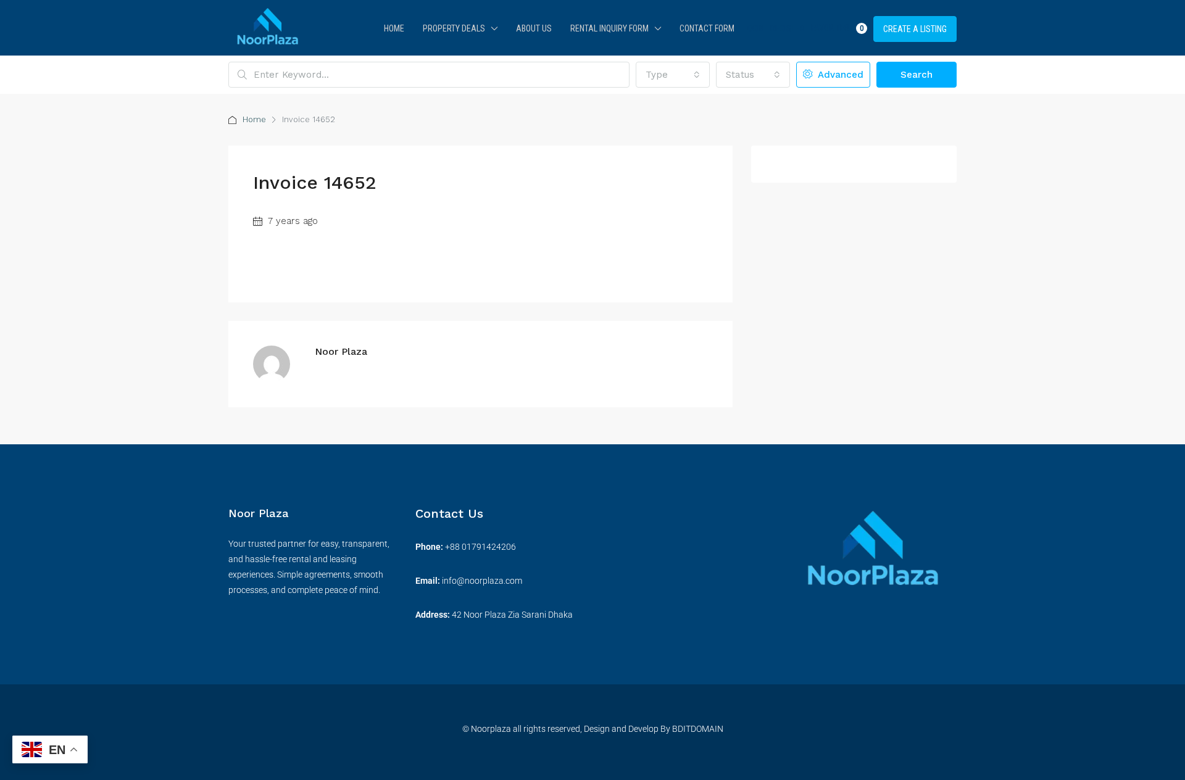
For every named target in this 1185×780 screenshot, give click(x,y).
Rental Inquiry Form (609, 28)
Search (916, 74)
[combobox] (673, 75)
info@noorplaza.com (482, 581)
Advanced (839, 74)
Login (754, 28)
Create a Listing (915, 29)
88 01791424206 (483, 547)
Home (394, 28)
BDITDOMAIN (696, 729)
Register (787, 28)
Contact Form (707, 28)
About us (534, 28)
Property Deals (454, 28)
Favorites (837, 28)
